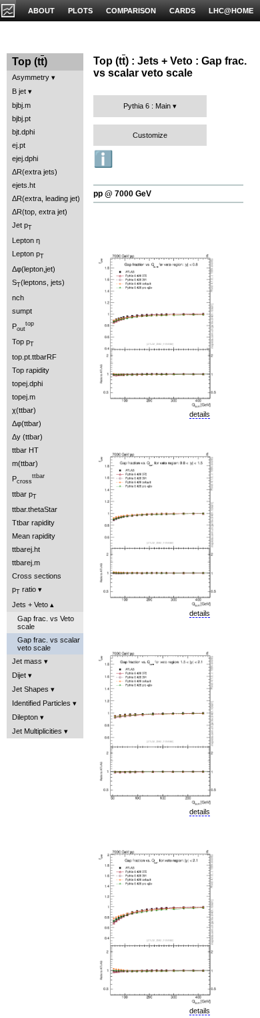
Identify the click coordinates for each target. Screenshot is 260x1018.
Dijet (19, 675)
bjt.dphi (23, 132)
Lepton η (26, 240)
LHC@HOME (231, 11)
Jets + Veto (30, 605)
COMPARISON (131, 11)
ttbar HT (25, 450)
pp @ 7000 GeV (122, 193)
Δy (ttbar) (27, 437)
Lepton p (28, 255)
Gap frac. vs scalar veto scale (48, 644)
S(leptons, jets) (38, 283)
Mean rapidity (33, 536)
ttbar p (24, 495)
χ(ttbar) (24, 410)
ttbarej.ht (26, 549)
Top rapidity (30, 370)
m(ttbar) (25, 463)
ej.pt (18, 145)
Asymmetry (30, 77)
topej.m (23, 397)
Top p (23, 343)
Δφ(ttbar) (26, 423)
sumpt (22, 311)
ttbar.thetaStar (34, 509)
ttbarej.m (26, 563)
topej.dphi (27, 383)
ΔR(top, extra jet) (39, 212)
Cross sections (36, 576)
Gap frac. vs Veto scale (45, 623)
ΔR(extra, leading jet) (46, 198)
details (199, 414)
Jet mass (27, 661)
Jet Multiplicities (37, 731)
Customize (150, 135)
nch (18, 298)
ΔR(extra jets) (34, 172)
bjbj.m (21, 105)
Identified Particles (41, 703)
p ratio (24, 590)
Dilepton (25, 717)
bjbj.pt (21, 119)
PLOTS (80, 11)
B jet (19, 91)
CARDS (182, 11)
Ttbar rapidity (33, 523)
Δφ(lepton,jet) (33, 269)
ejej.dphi (25, 158)
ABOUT (41, 11)
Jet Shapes (30, 689)
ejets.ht (23, 185)
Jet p (22, 226)
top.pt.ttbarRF (34, 357)
